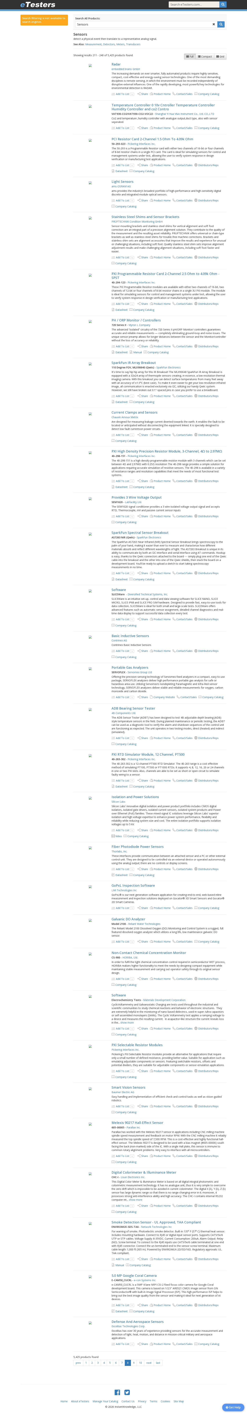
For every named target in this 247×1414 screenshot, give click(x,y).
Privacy (142, 1401)
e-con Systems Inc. (145, 1280)
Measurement (93, 44)
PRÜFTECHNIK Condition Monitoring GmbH (137, 221)
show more (127, 1022)
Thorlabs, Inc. (119, 851)
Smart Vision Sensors (128, 1087)
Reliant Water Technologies (144, 924)
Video (118, 836)
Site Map (179, 1401)
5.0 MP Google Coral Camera (134, 1275)
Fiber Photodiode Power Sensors (138, 846)
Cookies (165, 1401)
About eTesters (80, 1401)
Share (144, 94)
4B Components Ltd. (124, 713)
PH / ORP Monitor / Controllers (136, 320)
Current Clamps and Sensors (134, 412)
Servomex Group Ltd (140, 672)
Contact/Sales (184, 94)
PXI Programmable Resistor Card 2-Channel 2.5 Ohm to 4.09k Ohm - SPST (165, 276)
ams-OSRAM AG (121, 186)
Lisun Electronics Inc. (133, 1177)
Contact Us (128, 1401)
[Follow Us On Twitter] (127, 1392)
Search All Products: (87, 18)
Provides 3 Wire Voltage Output (137, 497)
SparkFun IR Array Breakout (134, 362)
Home (64, 1401)
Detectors (109, 44)
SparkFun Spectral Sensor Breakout (140, 532)
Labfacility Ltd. (133, 502)
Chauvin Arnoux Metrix (125, 417)
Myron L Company (139, 325)
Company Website (164, 697)
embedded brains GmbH (126, 69)
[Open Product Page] (90, 65)
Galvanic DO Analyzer (128, 919)
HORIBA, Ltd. (130, 957)
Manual (137, 352)
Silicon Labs (118, 801)
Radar (116, 64)
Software (119, 590)
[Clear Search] (213, 24)
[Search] (223, 4)
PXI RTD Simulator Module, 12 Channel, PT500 (148, 754)
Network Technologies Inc (156, 1227)
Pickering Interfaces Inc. (141, 144)
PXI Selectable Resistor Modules (137, 1045)
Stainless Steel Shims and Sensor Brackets (145, 217)
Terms (153, 1401)
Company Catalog (208, 94)
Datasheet (121, 171)
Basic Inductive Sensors (130, 636)
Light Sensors (122, 181)
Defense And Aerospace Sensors (138, 1321)
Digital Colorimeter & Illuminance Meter (144, 1172)
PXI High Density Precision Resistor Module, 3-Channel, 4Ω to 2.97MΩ (167, 451)
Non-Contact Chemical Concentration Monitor (149, 953)
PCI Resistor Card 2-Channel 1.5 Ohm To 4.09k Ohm (152, 139)
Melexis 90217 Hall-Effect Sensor (137, 1122)
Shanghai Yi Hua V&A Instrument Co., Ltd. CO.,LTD (184, 114)
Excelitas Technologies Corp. (128, 1326)
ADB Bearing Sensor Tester (133, 708)
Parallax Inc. (133, 1127)
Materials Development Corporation (164, 1000)
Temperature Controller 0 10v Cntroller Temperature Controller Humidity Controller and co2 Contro (163, 107)
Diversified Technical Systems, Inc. (148, 594)
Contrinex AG (119, 640)
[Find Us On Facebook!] (117, 1392)
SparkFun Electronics (168, 367)
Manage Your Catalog (105, 1401)
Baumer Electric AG (123, 1092)
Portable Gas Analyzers (130, 667)
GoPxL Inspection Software (133, 885)
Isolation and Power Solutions (135, 797)
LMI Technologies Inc (124, 890)
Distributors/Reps (208, 165)
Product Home (162, 94)
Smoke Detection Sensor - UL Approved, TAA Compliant (156, 1222)
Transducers (133, 44)
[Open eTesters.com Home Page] (37, 4)
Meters (120, 44)
